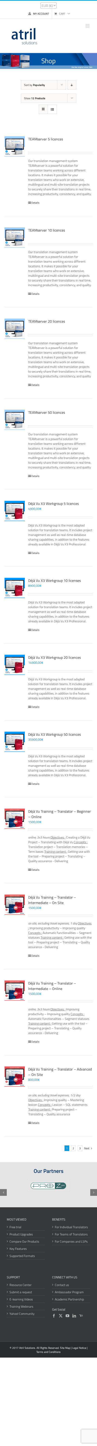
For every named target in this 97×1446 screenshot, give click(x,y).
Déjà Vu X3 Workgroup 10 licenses (54, 580)
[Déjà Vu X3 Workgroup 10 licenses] (15, 588)
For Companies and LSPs (71, 1241)
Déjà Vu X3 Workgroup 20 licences (54, 657)
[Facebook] (54, 1316)
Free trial (15, 1227)
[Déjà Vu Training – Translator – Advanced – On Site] (15, 1076)
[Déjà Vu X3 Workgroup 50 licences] (15, 742)
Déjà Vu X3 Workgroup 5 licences (53, 503)
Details (35, 203)
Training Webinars (21, 1306)
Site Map (65, 1348)
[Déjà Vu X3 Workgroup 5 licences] (15, 511)
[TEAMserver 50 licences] (15, 420)
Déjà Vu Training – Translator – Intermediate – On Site (52, 900)
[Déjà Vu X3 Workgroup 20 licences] (15, 665)
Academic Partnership (69, 1299)
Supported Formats (22, 1255)
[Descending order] (71, 85)
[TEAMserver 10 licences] (15, 237)
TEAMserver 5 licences (45, 139)
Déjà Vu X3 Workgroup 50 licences (54, 734)
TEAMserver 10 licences (46, 230)
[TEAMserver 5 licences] (15, 146)
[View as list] (52, 109)
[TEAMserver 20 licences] (15, 329)
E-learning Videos (21, 1299)
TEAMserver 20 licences (46, 321)
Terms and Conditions (48, 1352)
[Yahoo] (81, 1316)
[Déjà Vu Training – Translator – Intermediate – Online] (15, 990)
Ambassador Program (69, 1292)
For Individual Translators (71, 1227)
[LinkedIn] (74, 1316)
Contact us (62, 1284)
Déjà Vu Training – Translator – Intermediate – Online (52, 985)
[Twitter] (60, 1316)
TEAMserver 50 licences (46, 412)
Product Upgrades (21, 1234)
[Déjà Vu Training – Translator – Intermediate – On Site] (15, 905)
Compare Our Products (24, 1241)
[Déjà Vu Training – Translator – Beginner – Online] (15, 819)
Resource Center (20, 1284)
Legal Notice (79, 1348)
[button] (3, 1192)
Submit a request (20, 1292)
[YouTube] (67, 1316)
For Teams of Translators (71, 1234)
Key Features (18, 1248)
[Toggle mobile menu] (87, 25)
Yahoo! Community (22, 1313)
